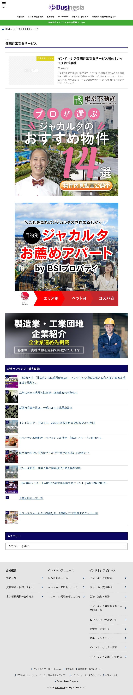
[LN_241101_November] (66, 144)
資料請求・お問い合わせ (20, 587)
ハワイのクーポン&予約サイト (86, 675)
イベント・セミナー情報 (103, 647)
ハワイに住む (111, 675)
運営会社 (11, 578)
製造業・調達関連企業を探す (104, 17)
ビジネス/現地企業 (35, 17)
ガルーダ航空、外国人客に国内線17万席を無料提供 (50, 468)
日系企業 (20, 17)
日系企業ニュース (58, 578)
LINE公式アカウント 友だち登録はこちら (66, 22)
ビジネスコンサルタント (103, 619)
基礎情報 (50, 17)
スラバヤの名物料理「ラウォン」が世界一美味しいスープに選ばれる (60, 437)
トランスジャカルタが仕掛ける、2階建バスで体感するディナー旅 (58, 513)
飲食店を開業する (100, 629)
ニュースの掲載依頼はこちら (64, 596)
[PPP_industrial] (66, 335)
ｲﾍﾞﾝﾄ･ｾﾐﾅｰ (63, 17)
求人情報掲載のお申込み (20, 596)
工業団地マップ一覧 (31, 498)
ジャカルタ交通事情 (101, 587)
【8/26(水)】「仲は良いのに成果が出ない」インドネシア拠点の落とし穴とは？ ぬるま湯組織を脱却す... (72, 380)
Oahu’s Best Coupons (67, 681)
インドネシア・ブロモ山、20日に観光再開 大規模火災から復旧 (57, 422)
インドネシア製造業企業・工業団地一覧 (106, 608)
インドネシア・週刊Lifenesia (47, 669)
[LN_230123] (66, 254)
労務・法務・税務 (100, 596)
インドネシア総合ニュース (63, 587)
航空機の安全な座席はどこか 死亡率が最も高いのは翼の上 (54, 452)
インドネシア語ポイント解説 (106, 656)
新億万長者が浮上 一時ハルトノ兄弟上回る (45, 407)
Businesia (60, 687)
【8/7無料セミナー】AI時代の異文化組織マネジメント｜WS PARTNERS (63, 483)
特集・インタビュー (80, 17)
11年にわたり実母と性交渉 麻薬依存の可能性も (48, 392)
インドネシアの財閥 (101, 578)
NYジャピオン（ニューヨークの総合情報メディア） (42, 675)
